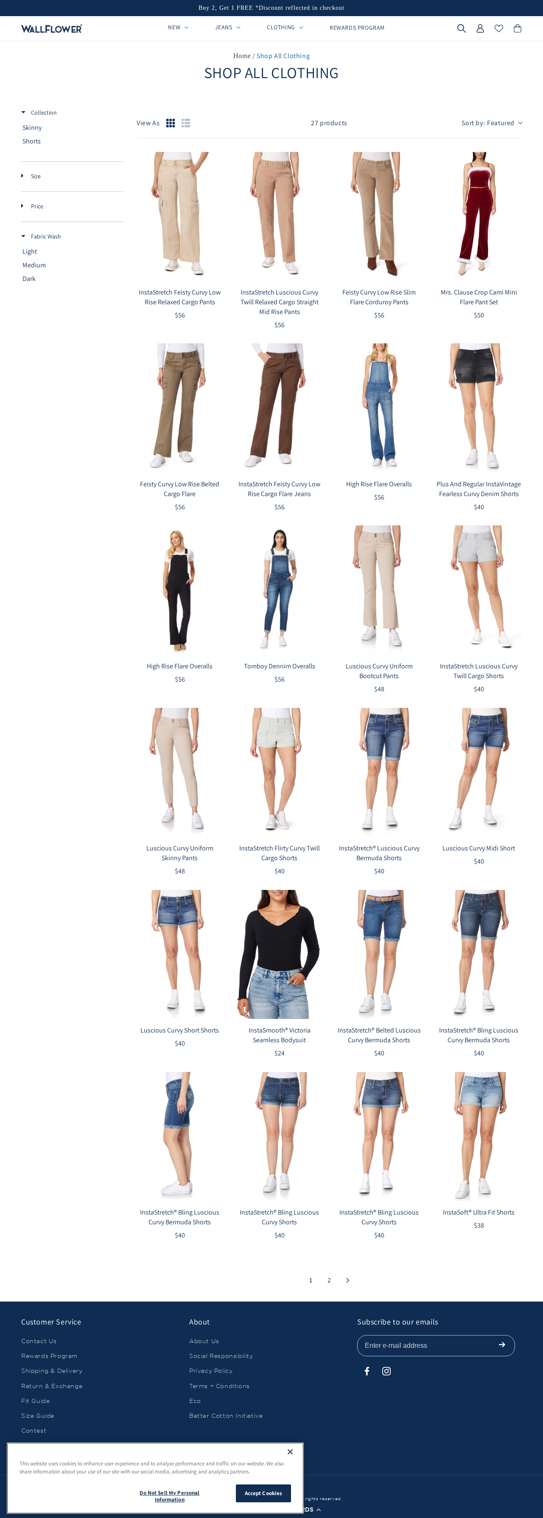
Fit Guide (35, 1400)
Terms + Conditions (219, 1386)
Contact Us (39, 1341)
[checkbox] (70, 127)
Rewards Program (49, 1355)
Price (36, 206)
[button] (461, 28)
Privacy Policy (210, 1370)
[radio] (170, 123)
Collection (43, 112)
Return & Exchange (51, 1386)
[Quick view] (214, 272)
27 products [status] (329, 122)
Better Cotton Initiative (226, 1415)
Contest (33, 1430)
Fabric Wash (45, 236)
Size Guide (37, 1415)
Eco (195, 1400)
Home (242, 55)
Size (35, 176)
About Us (204, 1341)
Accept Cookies (264, 1493)
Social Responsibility (221, 1355)
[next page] (347, 1280)
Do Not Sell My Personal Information (169, 1496)
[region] (155, 1478)
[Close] (290, 1451)
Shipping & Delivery (51, 1370)
